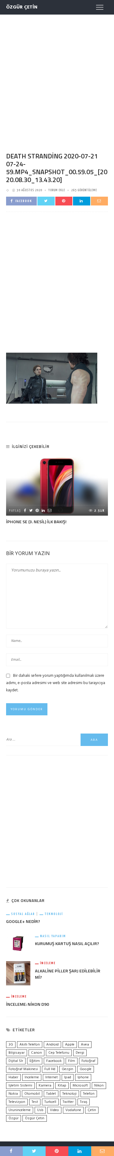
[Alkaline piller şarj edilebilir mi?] (18, 973)
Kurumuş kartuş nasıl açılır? (67, 943)
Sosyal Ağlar (23, 914)
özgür (14, 1118)
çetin (92, 1110)
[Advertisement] (57, 77)
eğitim (34, 1061)
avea (85, 1045)
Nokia (13, 1094)
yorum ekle (56, 190)
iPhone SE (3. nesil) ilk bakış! (36, 521)
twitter (68, 1102)
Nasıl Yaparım (53, 936)
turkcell (50, 1102)
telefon (89, 1094)
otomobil (32, 1094)
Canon (36, 1053)
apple (69, 1045)
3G (11, 1045)
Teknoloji (54, 914)
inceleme (32, 1077)
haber (13, 1077)
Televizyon (17, 1102)
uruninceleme (20, 1110)
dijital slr (16, 1061)
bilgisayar (17, 1053)
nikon (99, 1086)
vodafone (73, 1110)
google (86, 1069)
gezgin (67, 1069)
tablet (51, 1094)
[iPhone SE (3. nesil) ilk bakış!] (57, 486)
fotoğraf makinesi (23, 1069)
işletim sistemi (20, 1086)
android (52, 1045)
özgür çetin (34, 1118)
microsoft (80, 1086)
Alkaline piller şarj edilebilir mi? (67, 974)
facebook (54, 1061)
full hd (49, 1069)
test (35, 1102)
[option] (57, 491)
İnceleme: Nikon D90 (27, 1004)
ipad (67, 1077)
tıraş (83, 1102)
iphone (83, 1077)
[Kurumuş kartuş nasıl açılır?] (18, 943)
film (71, 1061)
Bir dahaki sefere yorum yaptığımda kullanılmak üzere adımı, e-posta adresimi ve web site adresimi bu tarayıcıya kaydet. (55, 683)
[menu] (99, 7)
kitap (62, 1086)
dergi (80, 1053)
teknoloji (69, 1094)
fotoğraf (88, 1061)
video (54, 1110)
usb (40, 1110)
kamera (45, 1086)
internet (51, 1077)
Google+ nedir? (23, 921)
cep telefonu (58, 1053)
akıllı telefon (29, 1045)
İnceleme (48, 963)
